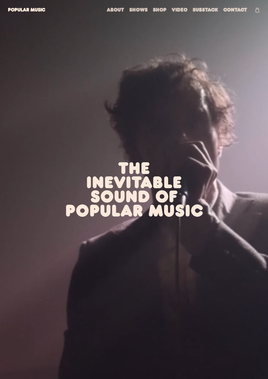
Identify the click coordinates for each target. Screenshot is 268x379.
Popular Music (26, 10)
